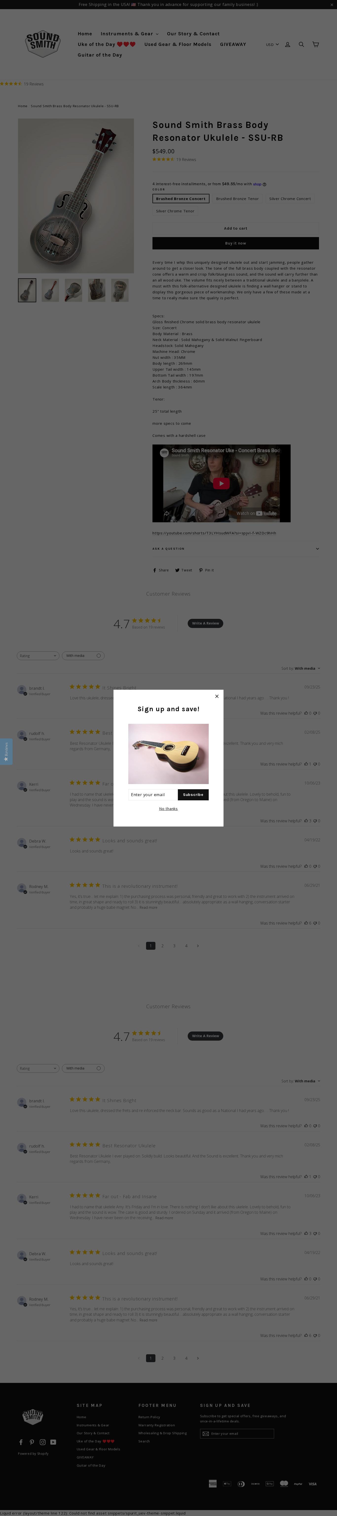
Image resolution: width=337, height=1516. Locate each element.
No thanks (168, 808)
